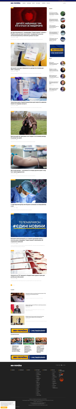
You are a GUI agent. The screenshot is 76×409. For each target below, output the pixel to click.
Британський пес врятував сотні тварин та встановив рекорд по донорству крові (28, 137)
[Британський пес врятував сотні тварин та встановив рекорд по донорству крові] (29, 123)
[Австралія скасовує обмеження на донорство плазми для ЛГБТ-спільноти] (29, 54)
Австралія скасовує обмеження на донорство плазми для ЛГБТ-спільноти (27, 68)
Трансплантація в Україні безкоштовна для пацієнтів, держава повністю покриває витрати (28, 103)
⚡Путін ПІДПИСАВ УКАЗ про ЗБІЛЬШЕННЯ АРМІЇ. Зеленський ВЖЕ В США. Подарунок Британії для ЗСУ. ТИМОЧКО (40, 349)
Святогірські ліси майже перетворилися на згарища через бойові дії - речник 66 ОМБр (53, 13)
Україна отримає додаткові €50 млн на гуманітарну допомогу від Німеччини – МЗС (36, 305)
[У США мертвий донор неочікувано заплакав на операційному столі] (29, 191)
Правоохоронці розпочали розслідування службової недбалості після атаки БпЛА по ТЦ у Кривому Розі (54, 20)
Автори (50, 61)
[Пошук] (64, 3)
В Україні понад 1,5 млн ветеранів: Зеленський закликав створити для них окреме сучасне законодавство (35, 317)
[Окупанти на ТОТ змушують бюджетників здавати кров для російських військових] (29, 262)
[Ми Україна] (15, 3)
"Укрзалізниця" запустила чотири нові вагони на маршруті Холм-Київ (53, 39)
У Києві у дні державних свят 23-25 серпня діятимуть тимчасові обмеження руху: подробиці (54, 33)
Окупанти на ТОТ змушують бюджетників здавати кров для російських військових (28, 276)
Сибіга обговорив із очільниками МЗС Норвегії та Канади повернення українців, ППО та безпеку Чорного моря (54, 26)
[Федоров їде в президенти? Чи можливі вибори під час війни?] (62, 82)
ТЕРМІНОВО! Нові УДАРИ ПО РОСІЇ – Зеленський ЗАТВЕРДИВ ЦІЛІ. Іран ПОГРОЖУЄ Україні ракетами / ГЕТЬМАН (16, 349)
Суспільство (13, 179)
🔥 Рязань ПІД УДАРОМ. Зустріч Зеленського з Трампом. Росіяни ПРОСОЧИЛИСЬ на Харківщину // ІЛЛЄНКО (27, 349)
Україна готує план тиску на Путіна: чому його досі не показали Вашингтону (53, 89)
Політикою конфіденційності (4, 405)
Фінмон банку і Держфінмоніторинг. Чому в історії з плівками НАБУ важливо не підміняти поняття (53, 63)
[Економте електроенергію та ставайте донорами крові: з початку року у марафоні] (29, 225)
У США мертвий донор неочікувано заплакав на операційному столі (28, 205)
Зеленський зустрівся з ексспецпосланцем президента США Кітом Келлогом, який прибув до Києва (36, 294)
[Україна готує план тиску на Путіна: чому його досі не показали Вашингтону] (62, 89)
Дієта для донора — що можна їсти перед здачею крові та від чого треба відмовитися (28, 171)
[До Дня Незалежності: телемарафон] (29, 19)
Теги (17, 37)
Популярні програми (15, 334)
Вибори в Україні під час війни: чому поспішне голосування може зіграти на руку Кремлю (54, 76)
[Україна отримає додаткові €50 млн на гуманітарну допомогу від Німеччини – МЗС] (17, 308)
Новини (12, 43)
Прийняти (4, 407)
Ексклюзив (13, 77)
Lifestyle (12, 145)
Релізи (12, 7)
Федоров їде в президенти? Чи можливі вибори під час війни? (53, 83)
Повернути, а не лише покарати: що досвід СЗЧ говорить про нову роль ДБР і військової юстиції (54, 70)
